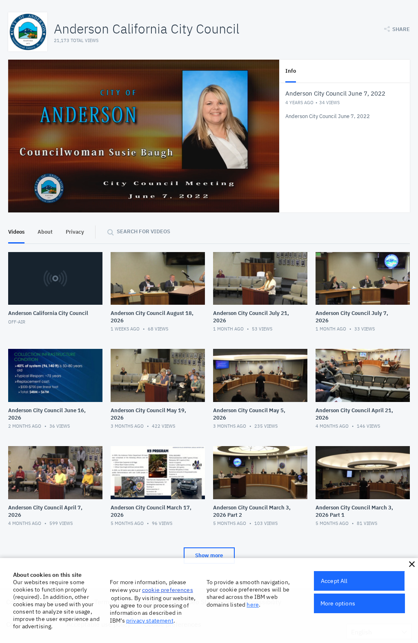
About (45, 231)
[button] (412, 564)
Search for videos (143, 231)
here (253, 604)
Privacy (75, 231)
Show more (209, 555)
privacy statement (149, 620)
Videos (16, 231)
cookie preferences (167, 590)
